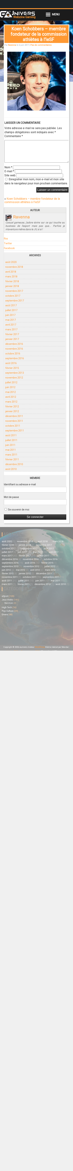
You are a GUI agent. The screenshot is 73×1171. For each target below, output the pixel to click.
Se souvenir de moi (18, 509)
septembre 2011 (14, 430)
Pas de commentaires (41, 45)
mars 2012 (11, 401)
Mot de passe (11, 497)
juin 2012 (10, 387)
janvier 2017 (12, 339)
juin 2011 (10, 445)
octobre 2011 (12, 425)
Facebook (9, 248)
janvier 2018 (12, 286)
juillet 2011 (11, 440)
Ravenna (12, 45)
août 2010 (11, 469)
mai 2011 (10, 449)
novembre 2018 (14, 266)
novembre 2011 (14, 421)
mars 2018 (11, 276)
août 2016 (11, 363)
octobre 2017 (12, 295)
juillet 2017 (11, 310)
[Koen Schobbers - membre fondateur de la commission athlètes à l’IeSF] (36, 109)
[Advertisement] (19, 630)
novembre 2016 (14, 348)
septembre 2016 (14, 358)
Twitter (8, 243)
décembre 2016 (14, 343)
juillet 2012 (11, 382)
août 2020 (11, 262)
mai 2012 (10, 392)
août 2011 (11, 435)
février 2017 (12, 334)
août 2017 (11, 305)
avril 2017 (10, 324)
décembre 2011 (14, 416)
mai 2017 (10, 319)
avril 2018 (10, 271)
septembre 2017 (14, 300)
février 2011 (12, 459)
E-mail (9, 171)
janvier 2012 (12, 411)
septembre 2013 (14, 372)
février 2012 (12, 406)
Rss (6, 238)
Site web (9, 175)
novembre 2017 (14, 291)
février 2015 (12, 368)
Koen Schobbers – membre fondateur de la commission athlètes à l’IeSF (32, 200)
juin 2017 (10, 315)
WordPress (40, 647)
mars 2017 (11, 329)
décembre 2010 (14, 464)
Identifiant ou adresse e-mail (20, 484)
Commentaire (13, 136)
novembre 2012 (14, 377)
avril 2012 (10, 396)
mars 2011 (11, 454)
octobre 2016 (12, 353)
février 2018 (12, 281)
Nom (8, 167)
